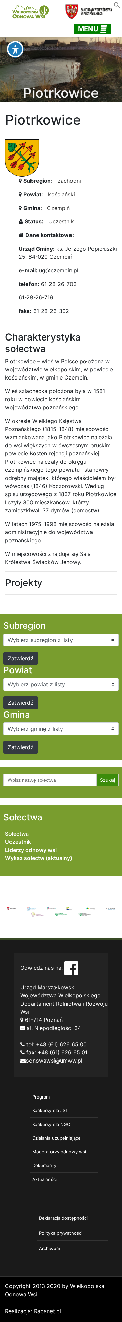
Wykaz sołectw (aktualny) (38, 858)
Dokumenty (44, 1165)
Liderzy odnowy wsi (31, 850)
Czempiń (58, 208)
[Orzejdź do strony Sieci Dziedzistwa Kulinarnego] (31, 908)
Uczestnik (61, 221)
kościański (61, 194)
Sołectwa (17, 833)
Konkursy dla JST (50, 1110)
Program (41, 1097)
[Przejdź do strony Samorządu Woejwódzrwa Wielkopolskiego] (11, 908)
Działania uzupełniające (56, 1138)
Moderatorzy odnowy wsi (59, 1151)
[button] (117, 4)
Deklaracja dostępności (63, 1218)
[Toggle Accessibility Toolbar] (15, 49)
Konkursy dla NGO (51, 1124)
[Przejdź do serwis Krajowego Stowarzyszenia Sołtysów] (85, 913)
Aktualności (44, 1179)
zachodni (69, 180)
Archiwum (49, 1248)
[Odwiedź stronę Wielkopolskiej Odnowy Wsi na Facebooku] (71, 967)
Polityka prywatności (60, 1233)
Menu (89, 29)
